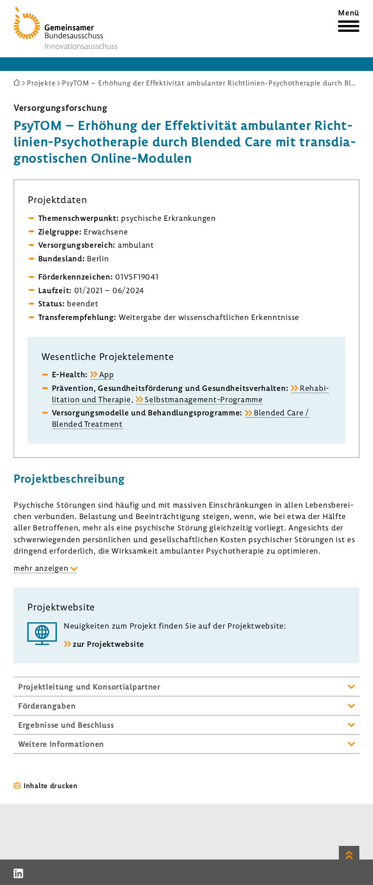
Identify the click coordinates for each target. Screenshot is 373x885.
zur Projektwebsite (108, 644)
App (106, 374)
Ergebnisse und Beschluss (66, 725)
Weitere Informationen (61, 744)
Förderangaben (47, 705)
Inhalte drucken (51, 785)
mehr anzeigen (41, 568)
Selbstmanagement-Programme (204, 399)
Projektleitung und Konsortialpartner (89, 686)
